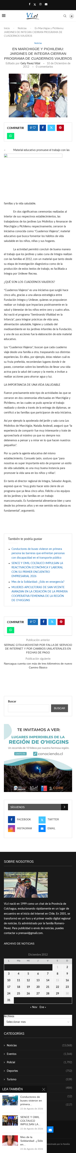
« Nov (33, 1007)
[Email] (46, 4)
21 (47, 987)
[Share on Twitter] (51, 128)
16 (67, 980)
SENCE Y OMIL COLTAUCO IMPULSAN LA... (30, 1120)
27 (38, 993)
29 (57, 993)
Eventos (39, 1054)
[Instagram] (40, 4)
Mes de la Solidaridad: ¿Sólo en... (31, 1141)
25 (18, 993)
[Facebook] (29, 4)
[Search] (65, 16)
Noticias (22, 28)
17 (8, 987)
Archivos (9, 1016)
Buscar (12, 701)
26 (28, 993)
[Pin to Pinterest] (60, 128)
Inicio (7, 28)
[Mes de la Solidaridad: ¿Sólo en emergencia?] (10, 1140)
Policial (39, 1062)
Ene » (43, 1007)
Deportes (39, 1071)
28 (47, 993)
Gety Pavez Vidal (30, 63)
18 (18, 987)
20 (38, 987)
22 (57, 987)
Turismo (39, 1079)
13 (38, 980)
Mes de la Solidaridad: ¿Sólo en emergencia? (37, 582)
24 (8, 993)
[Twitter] (35, 4)
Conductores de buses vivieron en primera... (31, 1100)
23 (67, 987)
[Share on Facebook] (43, 128)
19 (28, 987)
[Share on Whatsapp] (10, 136)
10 (8, 980)
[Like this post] (34, 128)
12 (28, 980)
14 (47, 980)
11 (18, 980)
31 (8, 1000)
